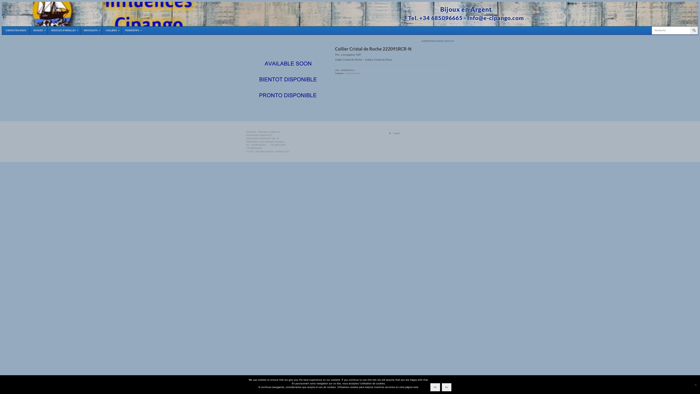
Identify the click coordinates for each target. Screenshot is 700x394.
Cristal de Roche (445, 41)
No (446, 387)
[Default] (288, 79)
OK (435, 387)
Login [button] (396, 133)
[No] (695, 385)
